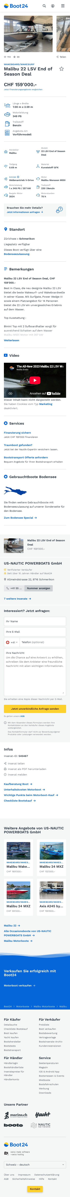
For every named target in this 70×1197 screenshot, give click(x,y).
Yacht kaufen (11, 1037)
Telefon (33, 642)
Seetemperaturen (49, 1063)
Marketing (45, 404)
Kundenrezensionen (50, 1046)
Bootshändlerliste (13, 1067)
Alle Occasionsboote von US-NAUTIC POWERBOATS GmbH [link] (27, 933)
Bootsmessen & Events (51, 1076)
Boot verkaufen (47, 1029)
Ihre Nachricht (15, 652)
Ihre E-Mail (13, 631)
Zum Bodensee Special (18, 517)
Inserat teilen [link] (16, 763)
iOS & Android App (49, 1071)
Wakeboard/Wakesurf (19, 64)
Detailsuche (10, 1024)
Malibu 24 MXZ (51, 866)
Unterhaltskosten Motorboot (22, 789)
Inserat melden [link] (17, 774)
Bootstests (10, 1046)
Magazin (43, 1067)
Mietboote (44, 1080)
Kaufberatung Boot (16, 784)
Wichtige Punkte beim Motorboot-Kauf (29, 795)
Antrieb (12, 177)
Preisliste (44, 1024)
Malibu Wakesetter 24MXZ (28, 866)
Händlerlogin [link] (11, 1063)
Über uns (9, 1174)
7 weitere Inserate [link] (15, 598)
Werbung (44, 1088)
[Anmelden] (53, 5)
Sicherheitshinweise (23, 1179)
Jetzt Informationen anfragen (23, 212)
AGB (22, 716)
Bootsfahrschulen (49, 1084)
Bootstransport (12, 1050)
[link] (18, 857)
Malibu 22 (10, 925)
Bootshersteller (12, 1041)
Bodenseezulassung (16, 254)
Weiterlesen (11, 340)
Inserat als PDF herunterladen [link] (27, 769)
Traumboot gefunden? (18, 445)
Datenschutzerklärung (46, 1174)
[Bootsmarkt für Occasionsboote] (16, 6)
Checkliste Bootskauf (18, 800)
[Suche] (45, 6)
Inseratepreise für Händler (14, 1073)
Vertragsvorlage (47, 1037)
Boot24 (8, 1006)
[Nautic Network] (40, 1125)
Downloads (45, 1092)
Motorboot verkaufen (18, 985)
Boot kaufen (11, 1033)
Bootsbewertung (48, 1033)
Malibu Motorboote (16, 940)
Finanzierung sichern (17, 432)
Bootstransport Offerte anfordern (26, 457)
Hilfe (41, 1179)
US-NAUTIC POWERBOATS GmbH (33, 563)
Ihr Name (12, 621)
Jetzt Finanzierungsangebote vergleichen (23, 89)
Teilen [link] (63, 57)
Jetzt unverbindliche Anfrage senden (35, 708)
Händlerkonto (11, 1079)
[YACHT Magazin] (42, 1115)
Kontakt (35, 1188)
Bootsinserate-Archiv (50, 1041)
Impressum (24, 1174)
